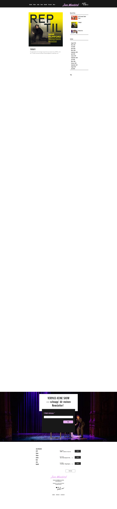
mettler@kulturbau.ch (58, 481)
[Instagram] (58, 487)
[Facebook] (84, 4)
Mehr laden (70, 470)
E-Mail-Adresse (49, 413)
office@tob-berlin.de (58, 484)
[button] (61, 451)
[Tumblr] (87, 4)
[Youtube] (86, 4)
